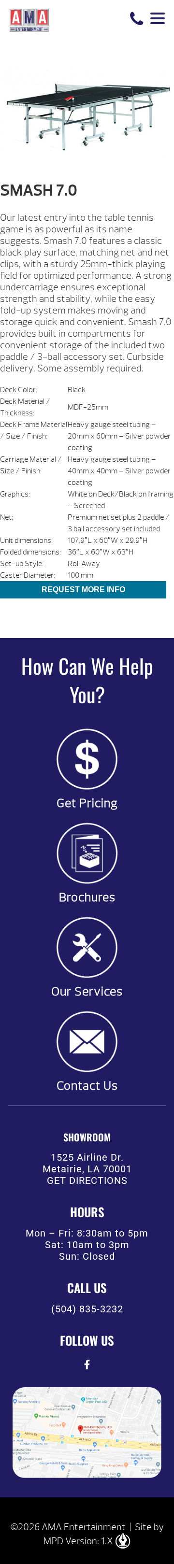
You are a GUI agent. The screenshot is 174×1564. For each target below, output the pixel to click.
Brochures (87, 897)
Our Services (87, 991)
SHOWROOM (87, 1137)
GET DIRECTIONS (87, 1180)
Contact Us (87, 1086)
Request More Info (83, 589)
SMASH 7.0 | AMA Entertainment (29, 19)
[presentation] (87, 1364)
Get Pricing (87, 803)
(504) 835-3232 (87, 1309)
